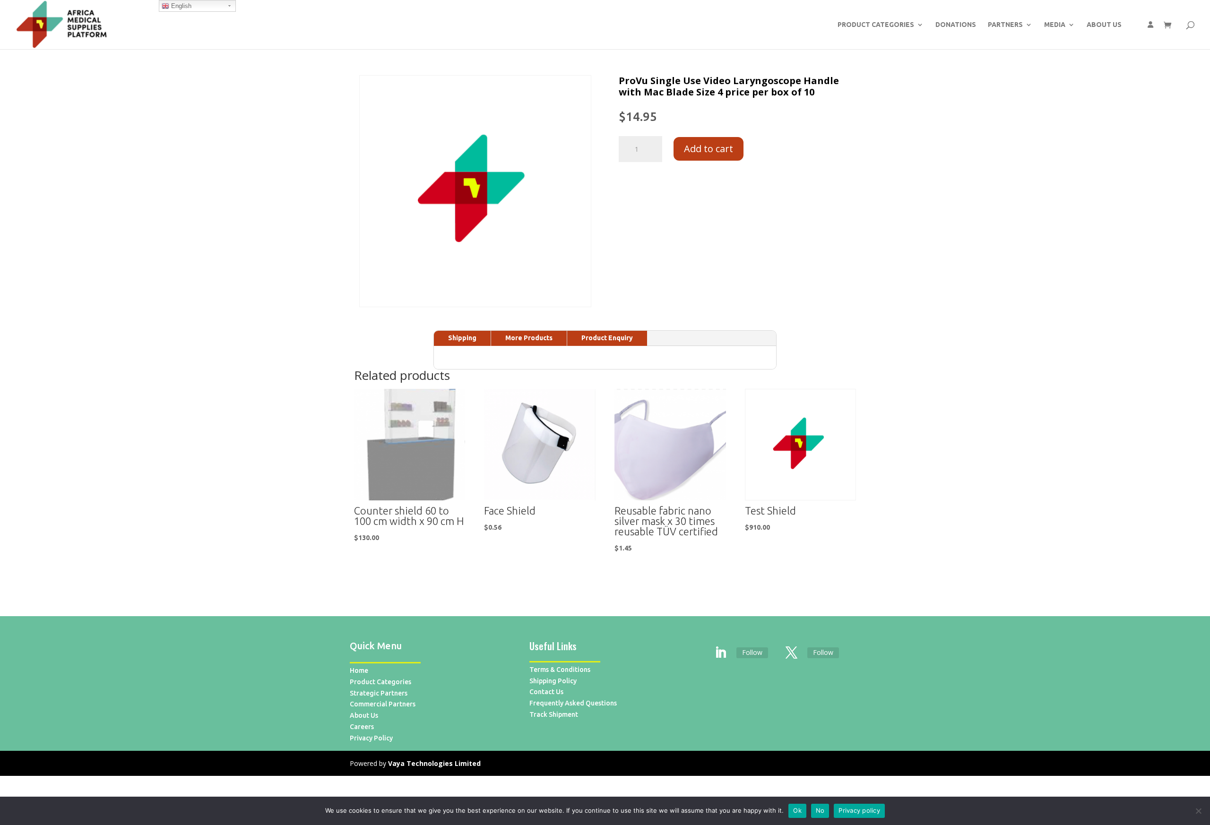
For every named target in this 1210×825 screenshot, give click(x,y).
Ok (797, 810)
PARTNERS (1005, 24)
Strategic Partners (378, 693)
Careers (362, 726)
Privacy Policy (371, 738)
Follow (752, 652)
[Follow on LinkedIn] (721, 653)
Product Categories (380, 682)
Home (359, 670)
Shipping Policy (553, 681)
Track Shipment (553, 714)
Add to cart (708, 148)
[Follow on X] (792, 653)
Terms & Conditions (559, 669)
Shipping (462, 338)
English (180, 5)
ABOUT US (1104, 24)
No (820, 810)
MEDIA (1054, 24)
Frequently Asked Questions (573, 703)
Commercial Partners (382, 704)
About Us (364, 715)
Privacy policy (859, 810)
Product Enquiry (607, 338)
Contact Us (546, 692)
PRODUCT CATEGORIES (876, 24)
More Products (529, 338)
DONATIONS (955, 24)
